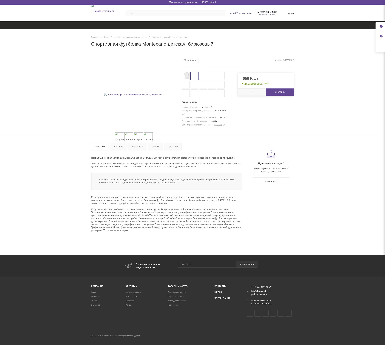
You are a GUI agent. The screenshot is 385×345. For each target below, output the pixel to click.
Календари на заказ (177, 301)
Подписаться (247, 264)
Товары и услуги (178, 286)
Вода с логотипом (176, 296)
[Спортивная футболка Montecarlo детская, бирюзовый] (134, 94)
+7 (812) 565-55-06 (267, 12)
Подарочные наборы (177, 292)
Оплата (155, 147)
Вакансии (95, 305)
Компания (97, 286)
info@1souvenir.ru (241, 13)
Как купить (137, 147)
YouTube (265, 313)
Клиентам (131, 286)
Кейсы (128, 305)
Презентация (222, 298)
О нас (93, 292)
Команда (95, 296)
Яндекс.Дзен (280, 313)
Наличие (118, 147)
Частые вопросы (133, 292)
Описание (100, 147)
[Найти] (221, 13)
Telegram (257, 313)
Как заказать (131, 296)
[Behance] (273, 313)
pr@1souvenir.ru (259, 294)
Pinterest (288, 313)
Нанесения (173, 305)
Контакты (220, 286)
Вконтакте (250, 313)
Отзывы (94, 301)
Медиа (218, 292)
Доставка (173, 147)
